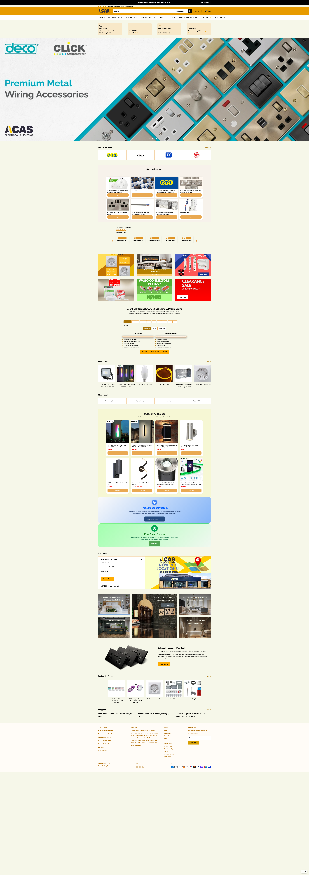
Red (149, 321)
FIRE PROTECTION (130, 17)
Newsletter (206, 2)
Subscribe (194, 742)
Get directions (107, 578)
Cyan (175, 321)
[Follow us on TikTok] (143, 767)
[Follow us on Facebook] (137, 767)
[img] (155, 229)
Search (166, 730)
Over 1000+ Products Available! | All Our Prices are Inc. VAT (154, 2)
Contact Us (167, 735)
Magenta (164, 321)
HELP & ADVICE (219, 17)
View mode (126, 325)
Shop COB (144, 351)
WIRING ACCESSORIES (147, 17)
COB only (154, 328)
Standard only (162, 328)
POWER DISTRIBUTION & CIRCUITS (188, 17)
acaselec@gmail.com (164, 31)
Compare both (147, 328)
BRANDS (100, 17)
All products (167, 733)
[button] (113, 241)
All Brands (208, 147)
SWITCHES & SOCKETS (114, 17)
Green (154, 321)
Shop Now (117, 453)
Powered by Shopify (103, 765)
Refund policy (168, 743)
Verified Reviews (139, 33)
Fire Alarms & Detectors (112, 401)
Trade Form (167, 756)
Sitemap (166, 751)
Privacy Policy (168, 746)
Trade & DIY (196, 401)
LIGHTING (160, 17)
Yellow (170, 321)
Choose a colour (127, 318)
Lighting (168, 401)
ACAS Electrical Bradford (110, 586)
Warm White (127, 321)
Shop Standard (155, 351)
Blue (159, 321)
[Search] (190, 11)
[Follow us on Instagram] (140, 767)
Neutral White (135, 321)
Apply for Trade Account (153, 519)
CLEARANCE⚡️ (207, 17)
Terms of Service (169, 741)
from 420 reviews (121, 232)
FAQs (165, 738)
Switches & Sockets (140, 401)
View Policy (154, 543)
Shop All (165, 351)
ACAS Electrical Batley (109, 559)
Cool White (143, 321)
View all (209, 361)
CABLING (171, 17)
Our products (164, 664)
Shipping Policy (168, 748)
